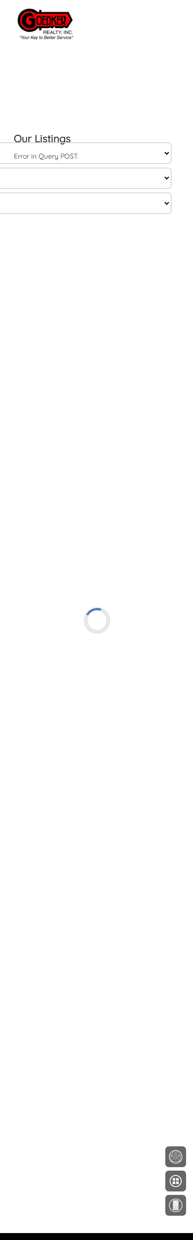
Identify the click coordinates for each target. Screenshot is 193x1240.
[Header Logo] (37, 7)
